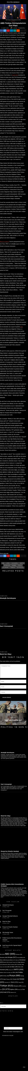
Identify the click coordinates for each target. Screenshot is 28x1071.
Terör (14, 982)
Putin (6, 975)
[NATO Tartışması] (13, 707)
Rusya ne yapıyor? (4, 241)
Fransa (13, 964)
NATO (18, 969)
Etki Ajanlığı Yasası (7, 932)
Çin (6, 989)
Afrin (8, 563)
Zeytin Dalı (15, 75)
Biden (2, 960)
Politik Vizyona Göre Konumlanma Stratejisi (12, 885)
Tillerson (5, 567)
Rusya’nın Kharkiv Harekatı (10, 851)
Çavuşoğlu (15, 563)
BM (17, 960)
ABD (3, 563)
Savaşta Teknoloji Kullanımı (10, 916)
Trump (20, 982)
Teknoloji (7, 982)
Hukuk (2, 966)
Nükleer (3, 972)
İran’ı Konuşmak (6, 626)
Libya (11, 969)
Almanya (18, 954)
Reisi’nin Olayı (5, 654)
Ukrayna (17, 986)
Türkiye (12, 567)
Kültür (20, 966)
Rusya (20, 565)
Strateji (16, 979)
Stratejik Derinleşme (8, 598)
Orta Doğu (9, 972)
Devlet (6, 962)
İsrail (6, 992)
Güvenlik (20, 964)
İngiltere (14, 989)
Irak (7, 966)
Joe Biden (14, 966)
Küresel (4, 969)
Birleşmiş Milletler (10, 960)
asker (21, 326)
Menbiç (14, 565)
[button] (24, 1006)
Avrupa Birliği (21, 957)
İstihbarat (13, 992)
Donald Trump (13, 962)
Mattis (22, 563)
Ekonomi (6, 964)
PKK (15, 972)
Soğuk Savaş (7, 979)
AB (2, 954)
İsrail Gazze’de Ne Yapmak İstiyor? (12, 945)
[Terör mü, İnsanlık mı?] (13, 719)
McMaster (7, 565)
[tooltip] (1, 30)
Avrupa (12, 957)
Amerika (3, 957)
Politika (13, 21)
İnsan (20, 989)
